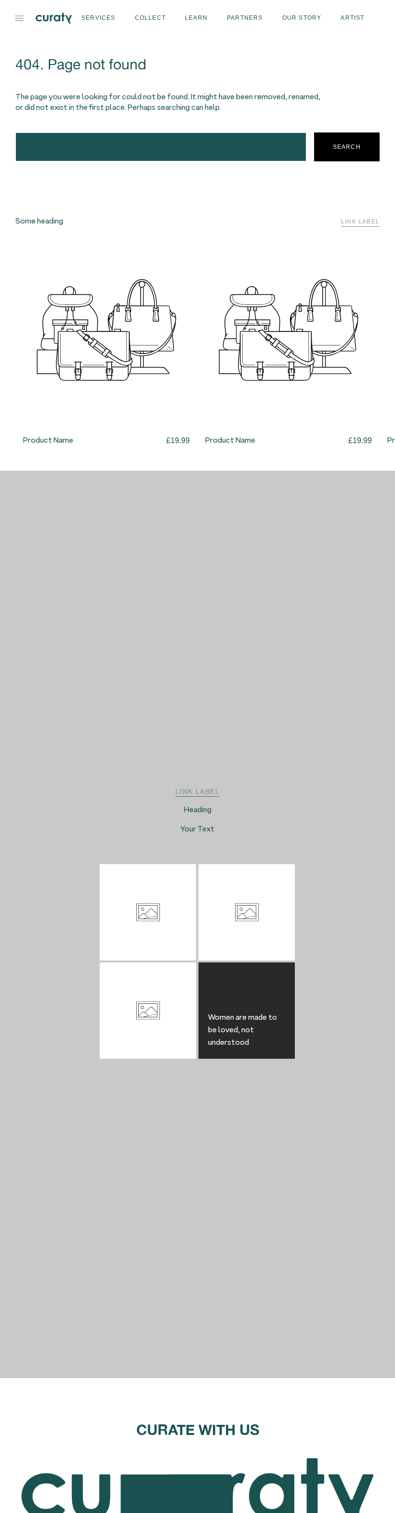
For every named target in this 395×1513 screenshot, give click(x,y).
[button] (19, 18)
